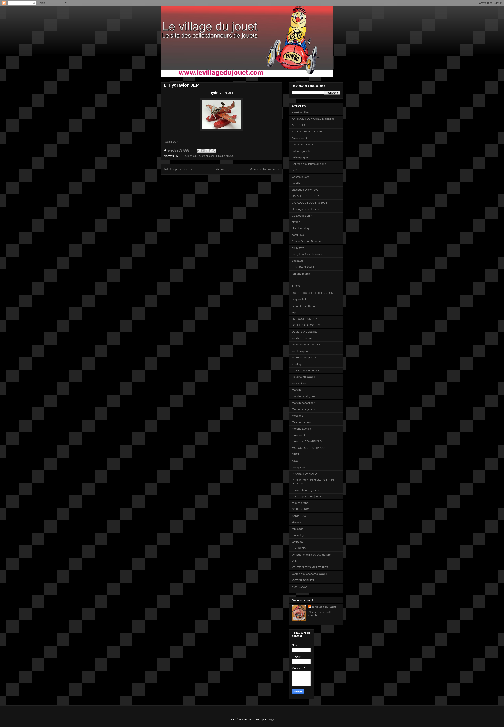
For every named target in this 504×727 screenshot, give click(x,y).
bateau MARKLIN (302, 144)
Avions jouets (300, 138)
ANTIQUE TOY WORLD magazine (313, 118)
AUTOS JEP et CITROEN (307, 131)
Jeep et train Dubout (304, 305)
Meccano (297, 415)
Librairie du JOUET (227, 155)
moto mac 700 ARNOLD (307, 441)
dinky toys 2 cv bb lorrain (307, 254)
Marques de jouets (303, 409)
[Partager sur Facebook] (210, 151)
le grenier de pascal (304, 357)
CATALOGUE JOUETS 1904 (309, 202)
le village (297, 364)
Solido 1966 (299, 515)
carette (296, 183)
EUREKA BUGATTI (303, 267)
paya (295, 460)
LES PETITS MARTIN (305, 370)
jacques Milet (300, 299)
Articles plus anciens (264, 169)
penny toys (298, 467)
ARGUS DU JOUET (304, 125)
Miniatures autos (302, 422)
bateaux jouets (301, 151)
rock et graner (300, 502)
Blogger (271, 719)
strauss (296, 522)
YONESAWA (299, 586)
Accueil (221, 169)
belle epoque (300, 157)
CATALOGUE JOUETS (306, 196)
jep (294, 312)
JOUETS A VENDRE (304, 331)
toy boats (297, 541)
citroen (296, 221)
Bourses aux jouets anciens (199, 155)
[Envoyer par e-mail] (199, 151)
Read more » (171, 141)
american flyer (300, 112)
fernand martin (301, 273)
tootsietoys (298, 535)
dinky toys (298, 247)
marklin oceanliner (303, 402)
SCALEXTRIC (300, 509)
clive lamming (300, 228)
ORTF (295, 454)
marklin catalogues (303, 396)
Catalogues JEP (302, 215)
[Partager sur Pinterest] (214, 151)
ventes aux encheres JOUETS (310, 573)
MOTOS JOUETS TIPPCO (308, 447)
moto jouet (298, 435)
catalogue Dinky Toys (305, 189)
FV (293, 280)
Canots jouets (300, 176)
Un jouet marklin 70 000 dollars (311, 554)
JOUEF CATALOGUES (306, 325)
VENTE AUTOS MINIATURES (310, 567)
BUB (294, 170)
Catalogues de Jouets (305, 209)
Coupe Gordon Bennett (306, 241)
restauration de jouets (305, 490)
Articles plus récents (178, 169)
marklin (296, 389)
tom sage (297, 528)
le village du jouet (324, 606)
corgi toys (298, 234)
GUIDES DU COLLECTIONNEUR (312, 293)
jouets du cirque (302, 338)
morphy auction (301, 428)
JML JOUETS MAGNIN (306, 318)
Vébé (295, 561)
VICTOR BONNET (303, 580)
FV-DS (296, 286)
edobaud (297, 260)
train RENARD (300, 548)
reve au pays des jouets (306, 496)
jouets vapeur (300, 351)
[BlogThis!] (203, 151)
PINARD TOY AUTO (304, 473)
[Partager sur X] (206, 151)
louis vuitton (299, 383)
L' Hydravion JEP (181, 85)
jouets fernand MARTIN (306, 344)
